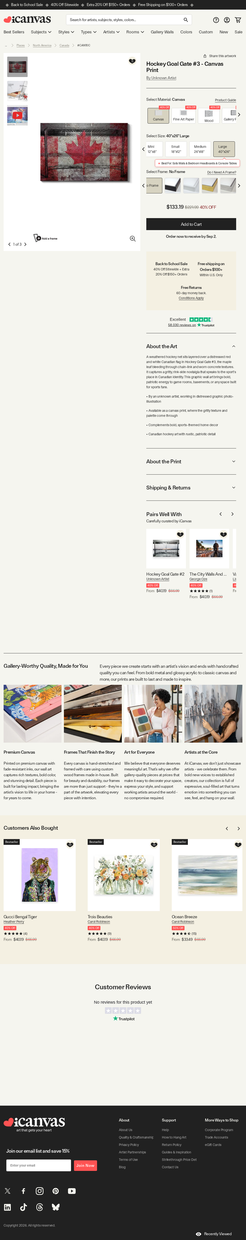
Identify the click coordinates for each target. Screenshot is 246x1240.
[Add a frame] (45, 238)
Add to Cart (191, 224)
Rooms (132, 32)
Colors (186, 32)
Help (165, 1130)
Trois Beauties (100, 916)
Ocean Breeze (184, 916)
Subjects (39, 32)
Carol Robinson (99, 922)
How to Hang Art (174, 1137)
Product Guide (225, 100)
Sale (238, 32)
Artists (109, 32)
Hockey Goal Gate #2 (165, 574)
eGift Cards (213, 1145)
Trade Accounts (216, 1137)
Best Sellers (14, 32)
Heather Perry (14, 922)
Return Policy (171, 1145)
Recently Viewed (218, 1234)
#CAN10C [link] (83, 45)
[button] (158, 116)
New (224, 32)
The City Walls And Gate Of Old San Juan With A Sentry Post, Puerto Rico (209, 574)
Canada (64, 45)
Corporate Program (219, 1130)
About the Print (163, 461)
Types (86, 32)
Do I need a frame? (221, 172)
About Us (125, 1130)
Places (21, 45)
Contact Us (170, 1167)
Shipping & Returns (168, 487)
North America (42, 45)
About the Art (161, 346)
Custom (206, 32)
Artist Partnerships (132, 1152)
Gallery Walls (162, 32)
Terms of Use (128, 1160)
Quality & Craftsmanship (136, 1137)
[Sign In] (227, 19)
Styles (63, 32)
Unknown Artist (157, 579)
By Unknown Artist (161, 78)
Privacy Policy (129, 1145)
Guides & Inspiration (176, 1152)
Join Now (85, 1165)
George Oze (198, 579)
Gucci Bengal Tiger (20, 916)
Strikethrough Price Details (181, 1160)
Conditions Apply (191, 298)
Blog (122, 1167)
